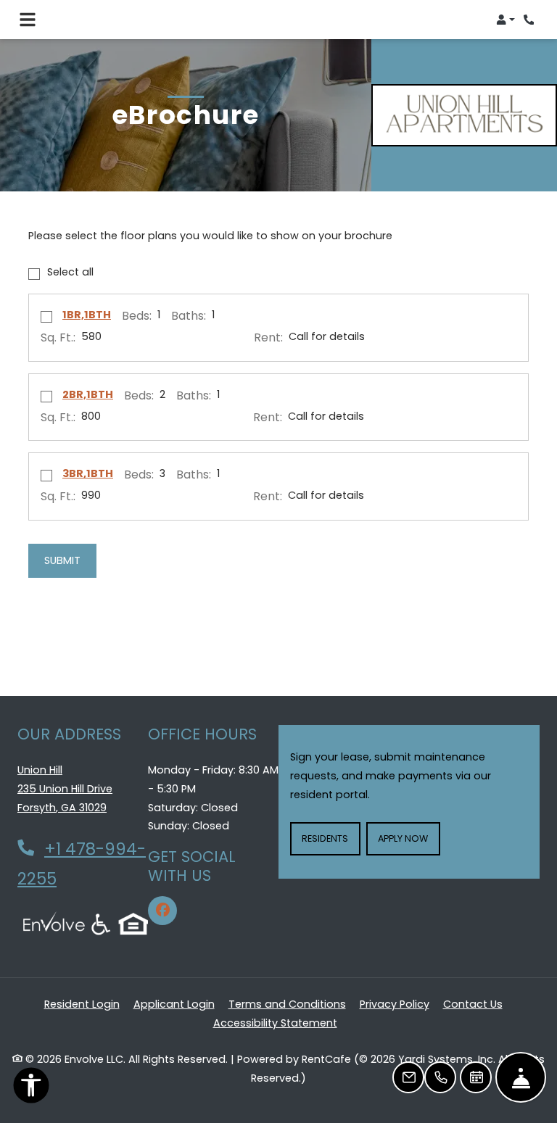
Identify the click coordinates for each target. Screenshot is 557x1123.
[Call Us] (440, 1077)
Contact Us (473, 1004)
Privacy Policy (394, 1003)
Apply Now (409, 838)
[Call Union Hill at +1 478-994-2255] (531, 19)
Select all (70, 272)
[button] (505, 19)
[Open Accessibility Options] (31, 1088)
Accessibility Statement (275, 1022)
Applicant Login (174, 1003)
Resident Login (82, 1003)
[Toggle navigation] (28, 19)
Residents (331, 838)
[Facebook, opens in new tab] (162, 910)
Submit (62, 560)
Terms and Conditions (287, 1003)
